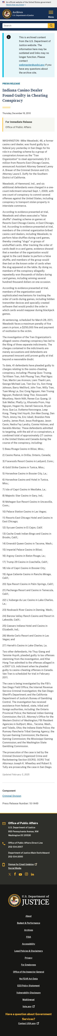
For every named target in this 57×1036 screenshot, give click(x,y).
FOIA (28, 937)
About (29, 916)
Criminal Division (11, 796)
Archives (28, 930)
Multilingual (28, 999)
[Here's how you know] (28, 3)
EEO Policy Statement (28, 985)
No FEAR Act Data (28, 979)
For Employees (28, 965)
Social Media (14, 868)
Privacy (28, 958)
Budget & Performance (28, 923)
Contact (27, 1023)
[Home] (18, 17)
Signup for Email (21, 864)
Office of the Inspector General (28, 972)
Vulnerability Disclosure (28, 992)
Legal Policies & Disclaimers (28, 951)
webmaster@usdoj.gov (32, 64)
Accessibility (28, 944)
